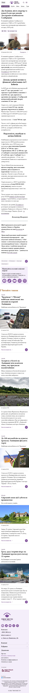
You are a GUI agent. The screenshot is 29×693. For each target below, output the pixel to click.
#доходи (19, 261)
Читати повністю (6, 349)
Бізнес (22, 6)
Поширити (23, 52)
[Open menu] (26, 2)
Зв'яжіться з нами (6, 662)
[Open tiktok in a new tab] (9, 281)
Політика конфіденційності (9, 660)
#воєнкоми (4, 261)
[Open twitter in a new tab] (25, 281)
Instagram (19, 229)
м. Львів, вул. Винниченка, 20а (9, 638)
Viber (2, 231)
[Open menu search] (23, 2)
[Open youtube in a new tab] (14, 281)
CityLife (13, 6)
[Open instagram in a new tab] (20, 281)
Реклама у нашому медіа (8, 655)
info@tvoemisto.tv (6, 635)
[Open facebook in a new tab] (4, 281)
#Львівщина (12, 261)
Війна (17, 6)
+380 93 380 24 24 (6, 632)
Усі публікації (5, 6)
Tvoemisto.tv (5, 72)
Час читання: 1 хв (12, 31)
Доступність (4, 658)
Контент (4, 643)
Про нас (3, 653)
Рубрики (4, 646)
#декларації (5, 263)
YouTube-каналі (12, 253)
